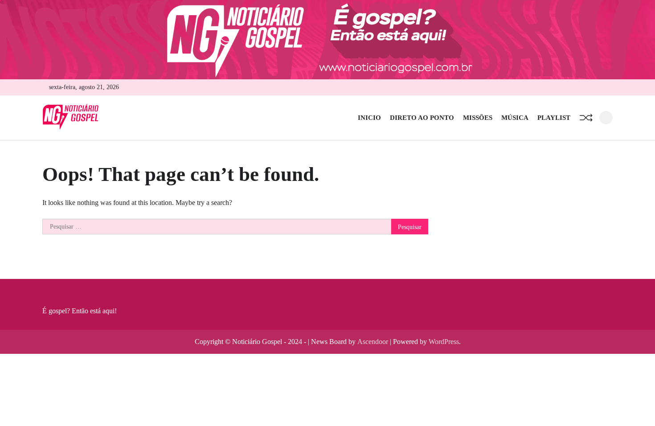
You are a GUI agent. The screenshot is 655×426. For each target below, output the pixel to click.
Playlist (553, 117)
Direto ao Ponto (422, 117)
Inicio (369, 117)
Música (514, 117)
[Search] (606, 117)
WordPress (444, 341)
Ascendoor (372, 341)
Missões (477, 117)
